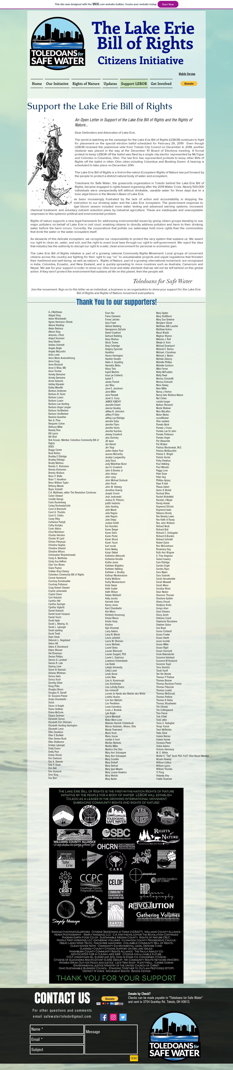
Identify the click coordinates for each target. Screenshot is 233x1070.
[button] (189, 83)
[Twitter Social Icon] (123, 1017)
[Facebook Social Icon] (103, 1017)
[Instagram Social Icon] (113, 1017)
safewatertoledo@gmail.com (68, 1016)
